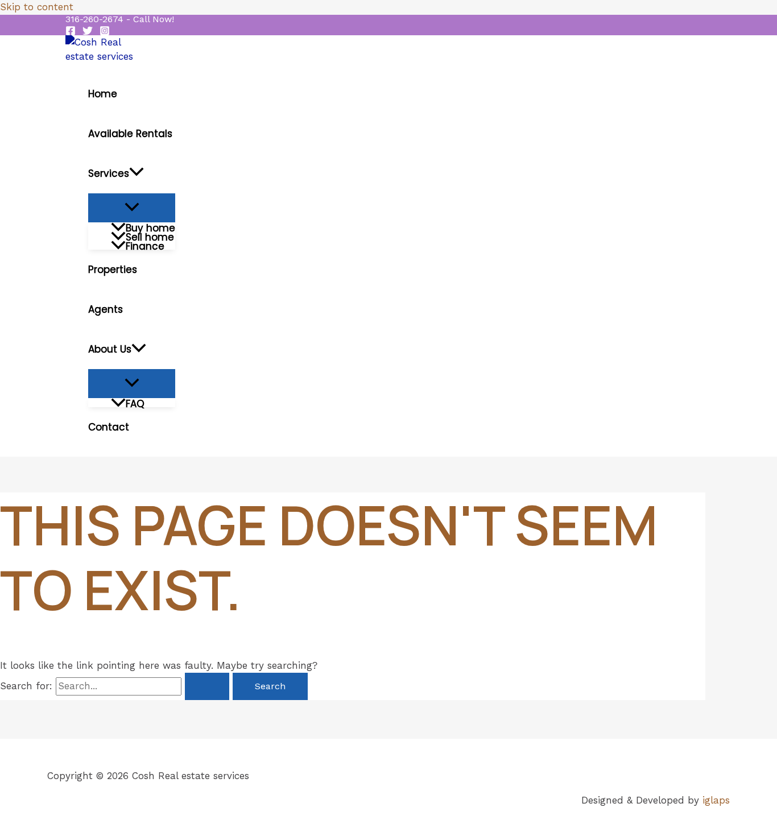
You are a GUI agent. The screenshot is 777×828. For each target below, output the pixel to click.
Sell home (150, 236)
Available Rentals (130, 133)
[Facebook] (70, 32)
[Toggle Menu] (131, 207)
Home (102, 94)
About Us (109, 349)
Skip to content (36, 7)
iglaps (716, 800)
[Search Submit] (207, 686)
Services (108, 173)
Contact (108, 427)
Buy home (150, 226)
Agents (105, 309)
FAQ (135, 402)
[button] (119, 19)
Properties (112, 269)
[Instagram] (105, 32)
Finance (145, 245)
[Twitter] (87, 32)
